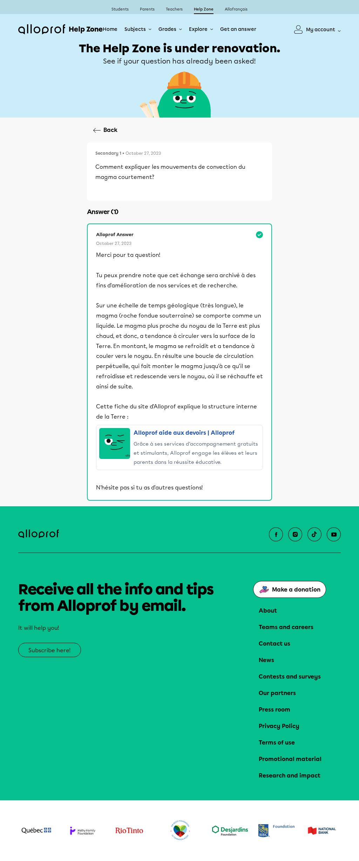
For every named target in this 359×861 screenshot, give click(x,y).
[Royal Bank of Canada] (276, 830)
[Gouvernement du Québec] (36, 830)
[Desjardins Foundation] (230, 830)
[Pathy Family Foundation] (83, 830)
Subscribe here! (49, 650)
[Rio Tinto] (129, 830)
